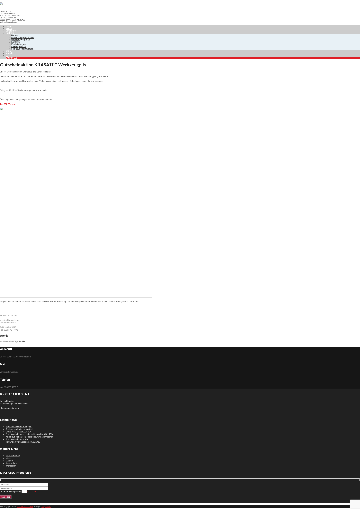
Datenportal (11, 30)
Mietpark (15, 42)
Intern (8, 458)
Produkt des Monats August (19, 426)
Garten (14, 35)
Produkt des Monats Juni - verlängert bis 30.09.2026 (29, 434)
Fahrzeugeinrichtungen (22, 48)
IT (7, 55)
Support (9, 460)
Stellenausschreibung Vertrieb (19, 429)
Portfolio (10, 33)
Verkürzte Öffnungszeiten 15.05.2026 (23, 442)
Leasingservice (18, 46)
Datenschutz (11, 463)
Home (9, 26)
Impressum (11, 466)
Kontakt (9, 53)
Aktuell (9, 28)
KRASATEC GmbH (25, 506)
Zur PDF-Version (7, 104)
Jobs (8, 51)
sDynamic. (46, 506)
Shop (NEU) (11, 57)
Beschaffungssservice (22, 37)
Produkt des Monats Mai (17, 439)
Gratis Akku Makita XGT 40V (19, 431)
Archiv (22, 341)
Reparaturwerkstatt (20, 39)
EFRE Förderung (13, 455)
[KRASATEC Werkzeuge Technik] (15, 9)
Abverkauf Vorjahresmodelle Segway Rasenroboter (29, 437)
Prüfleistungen (18, 44)
